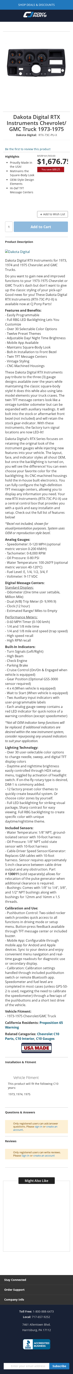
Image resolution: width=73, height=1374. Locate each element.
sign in (38, 1126)
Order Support (14, 1290)
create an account (44, 1155)
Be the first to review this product (27, 149)
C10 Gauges (45, 1038)
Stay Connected (15, 1280)
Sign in (25, 1155)
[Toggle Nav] (5, 15)
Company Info (14, 1299)
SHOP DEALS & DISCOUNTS (36, 5)
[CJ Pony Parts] (35, 15)
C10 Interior (24, 1038)
